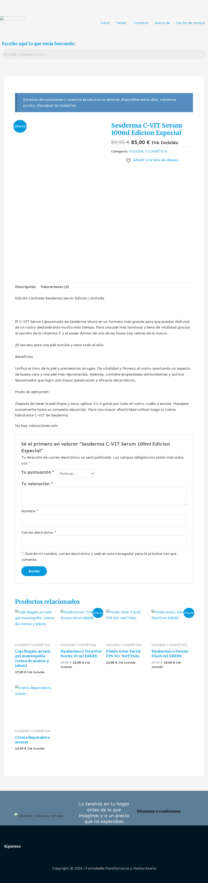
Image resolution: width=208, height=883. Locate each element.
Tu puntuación (37, 472)
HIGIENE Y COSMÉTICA (148, 151)
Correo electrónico (38, 532)
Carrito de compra (190, 23)
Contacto (141, 23)
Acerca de (162, 23)
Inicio (105, 23)
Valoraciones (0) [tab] (54, 287)
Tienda (121, 23)
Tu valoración (37, 483)
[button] (122, 23)
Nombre (29, 511)
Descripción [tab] (25, 287)
